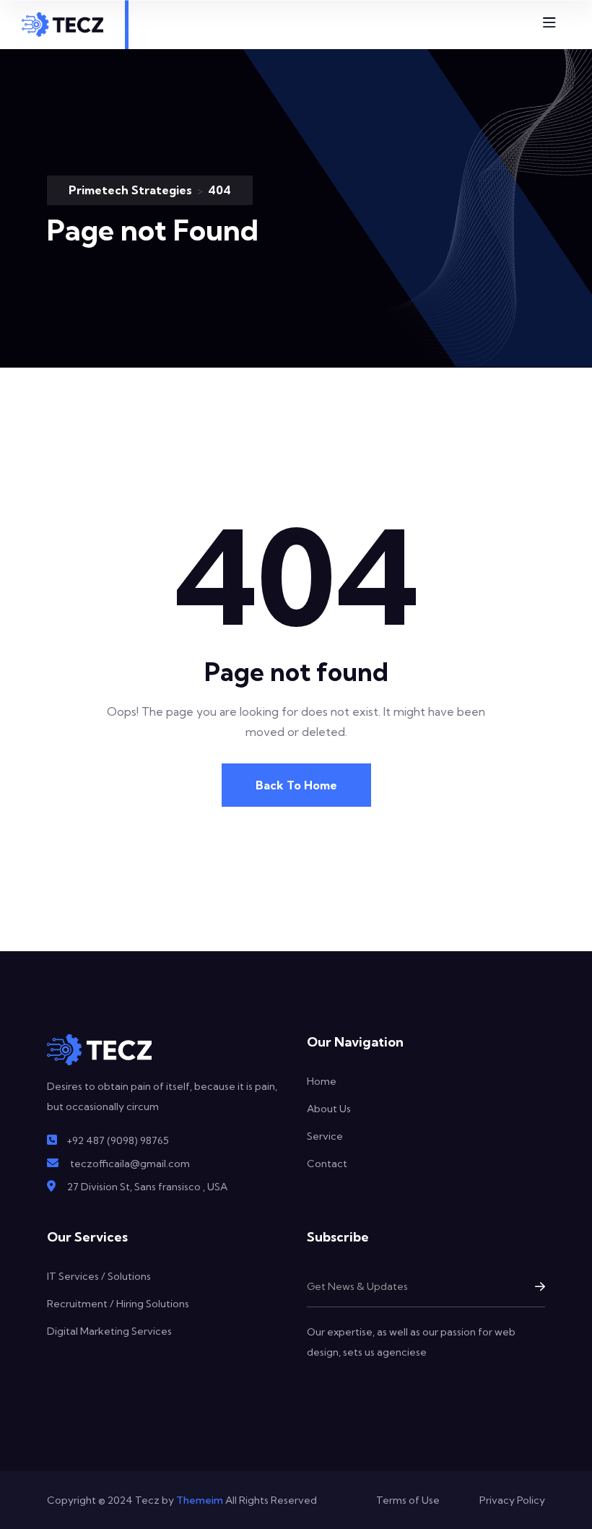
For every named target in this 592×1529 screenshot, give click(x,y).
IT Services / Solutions (99, 1276)
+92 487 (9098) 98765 (117, 1140)
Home (321, 1081)
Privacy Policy (512, 1500)
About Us (329, 1108)
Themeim (199, 1500)
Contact (327, 1163)
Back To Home (296, 785)
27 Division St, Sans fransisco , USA (147, 1186)
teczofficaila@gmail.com (130, 1163)
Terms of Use (408, 1500)
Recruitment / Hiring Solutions (118, 1303)
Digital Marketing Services (109, 1331)
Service (325, 1136)
